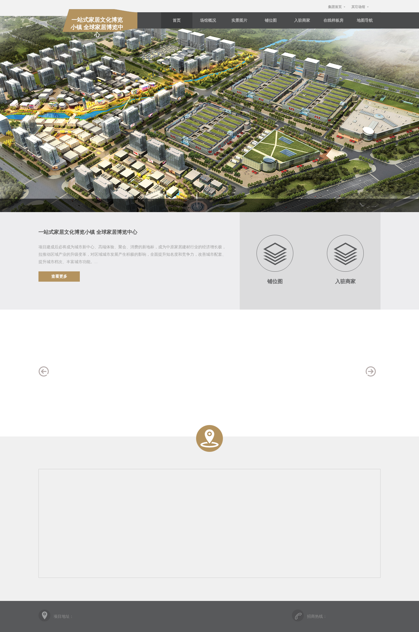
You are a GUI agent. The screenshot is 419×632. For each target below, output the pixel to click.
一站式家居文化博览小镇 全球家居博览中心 (97, 27)
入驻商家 (302, 20)
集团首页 (335, 7)
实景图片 (239, 20)
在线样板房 (333, 20)
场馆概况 (208, 20)
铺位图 (271, 20)
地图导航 (365, 20)
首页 (177, 20)
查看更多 (59, 276)
